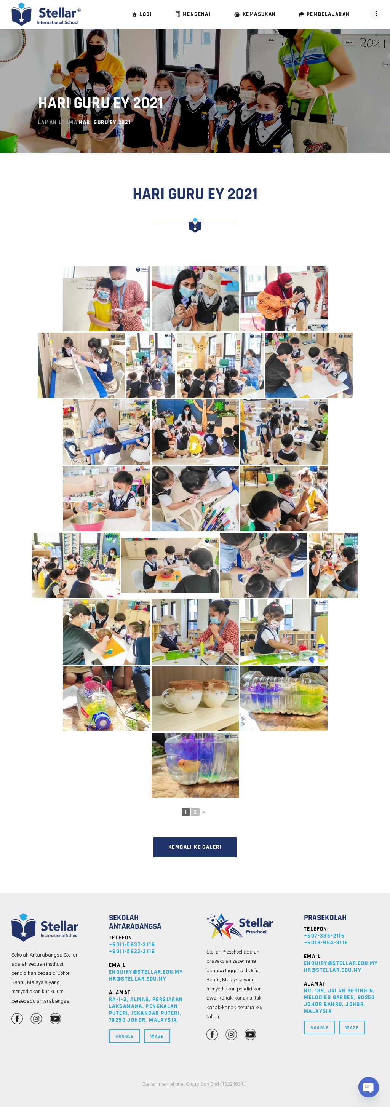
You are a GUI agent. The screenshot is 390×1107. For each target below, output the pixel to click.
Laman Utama (57, 122)
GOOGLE (124, 1036)
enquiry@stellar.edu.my (146, 972)
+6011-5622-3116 (132, 951)
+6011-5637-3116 (132, 944)
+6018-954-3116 (326, 943)
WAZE (157, 1036)
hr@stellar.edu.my (138, 979)
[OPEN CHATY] (368, 1087)
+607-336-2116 (324, 936)
